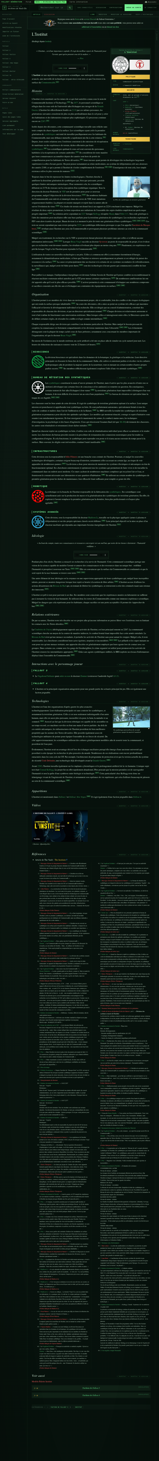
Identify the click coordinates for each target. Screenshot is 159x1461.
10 (110, 167)
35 (125, 327)
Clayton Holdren (131, 115)
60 (66, 623)
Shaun (112, 213)
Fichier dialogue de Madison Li (49, 1279)
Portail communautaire (11, 90)
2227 (83, 213)
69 (88, 796)
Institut (48, 41)
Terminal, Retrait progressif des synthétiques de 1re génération (120, 1008)
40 (92, 390)
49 (55, 502)
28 (78, 281)
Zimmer (130, 127)
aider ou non (65, 676)
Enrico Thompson (46, 1164)
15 (134, 221)
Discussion (101, 7)
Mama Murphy (112, 1113)
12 (84, 195)
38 (60, 368)
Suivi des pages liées (11, 117)
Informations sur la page (12, 130)
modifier (39, 93)
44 (94, 410)
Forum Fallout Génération (12, 94)
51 (119, 524)
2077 (76, 102)
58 (37, 605)
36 (74, 335)
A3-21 (125, 133)
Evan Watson (45, 1311)
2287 (124, 101)
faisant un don (113, 26)
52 (72, 568)
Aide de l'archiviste (11, 36)
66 (108, 760)
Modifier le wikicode (121, 14)
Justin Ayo (129, 119)
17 (143, 221)
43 (57, 397)
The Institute (60, 859)
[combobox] (53, 8)
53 (77, 568)
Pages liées (7, 113)
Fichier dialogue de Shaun (108, 1058)
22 (119, 245)
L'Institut (127, 144)
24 (54, 261)
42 (53, 397)
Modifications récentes (12, 27)
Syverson (103, 241)
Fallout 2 (6, 50)
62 (115, 640)
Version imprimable (10, 121)
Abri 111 (124, 213)
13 (57, 206)
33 (105, 318)
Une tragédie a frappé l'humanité (111, 1350)
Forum (28, 2)
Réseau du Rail (59, 585)
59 (42, 605)
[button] (60, 826)
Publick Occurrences (47, 1070)
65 (42, 721)
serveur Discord (90, 19)
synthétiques (50, 134)
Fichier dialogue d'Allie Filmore (49, 910)
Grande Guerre (99, 760)
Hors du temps (45, 1067)
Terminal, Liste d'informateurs (110, 1243)
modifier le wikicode (56, 93)
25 (81, 265)
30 (123, 285)
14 (50, 213)
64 (72, 655)
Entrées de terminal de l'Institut (50, 1013)
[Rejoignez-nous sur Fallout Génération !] (49, 22)
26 (37, 269)
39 (140, 368)
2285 (40, 766)
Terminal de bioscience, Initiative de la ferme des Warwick (119, 1128)
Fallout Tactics (9, 54)
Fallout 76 (6, 75)
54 (78, 572)
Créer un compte (133, 7)
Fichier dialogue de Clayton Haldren (50, 1343)
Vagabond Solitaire (46, 676)
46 (103, 442)
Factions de (91, 1387)
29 (118, 285)
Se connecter (150, 7)
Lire (93, 14)
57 (46, 589)
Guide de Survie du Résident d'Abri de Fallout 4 (116, 1011)
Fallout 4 (6, 67)
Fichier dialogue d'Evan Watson (49, 1316)
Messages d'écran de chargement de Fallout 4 (54, 863)
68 (68, 780)
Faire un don (7, 102)
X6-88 (122, 421)
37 (98, 344)
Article (36, 14)
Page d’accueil (8, 19)
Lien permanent (8, 125)
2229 (79, 225)
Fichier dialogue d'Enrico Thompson (50, 1174)
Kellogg (96, 213)
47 (64, 463)
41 (107, 393)
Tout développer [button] (9, 134)
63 (76, 651)
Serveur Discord (9, 98)
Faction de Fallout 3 (59, 1407)
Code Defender (48, 760)
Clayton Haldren (46, 1327)
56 (116, 581)
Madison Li (129, 107)
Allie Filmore (131, 111)
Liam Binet (105, 1258)
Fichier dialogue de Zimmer (48, 953)
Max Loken (105, 1246)
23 (95, 248)
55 (83, 572)
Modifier (103, 14)
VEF (64, 191)
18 (39, 228)
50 (103, 521)
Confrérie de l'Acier (43, 629)
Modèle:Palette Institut (42, 1381)
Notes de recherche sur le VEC (50, 1025)
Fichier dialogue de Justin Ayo (110, 932)
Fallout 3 (6, 59)
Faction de (126, 50)
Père (127, 105)
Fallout (5, 46)
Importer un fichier (10, 32)
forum (77, 19)
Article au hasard (9, 23)
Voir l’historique (144, 14)
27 (113, 278)
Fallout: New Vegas (10, 63)
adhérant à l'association (91, 26)
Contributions (115, 7)
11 (72, 171)
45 (89, 425)
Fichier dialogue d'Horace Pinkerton (50, 981)
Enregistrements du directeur (49, 1080)
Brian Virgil (76, 241)
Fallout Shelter (9, 71)
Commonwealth (128, 149)
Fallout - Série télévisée (13, 80)
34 (121, 327)
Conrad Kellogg (47, 769)
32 (104, 311)
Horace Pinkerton (45, 971)
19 (44, 232)
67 (97, 773)
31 (73, 303)
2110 (74, 110)
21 (60, 241)
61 (111, 640)
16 (138, 221)
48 (103, 475)
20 (56, 241)
